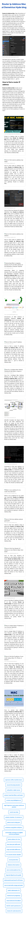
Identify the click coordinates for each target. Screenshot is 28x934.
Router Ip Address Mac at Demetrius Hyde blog (14, 6)
